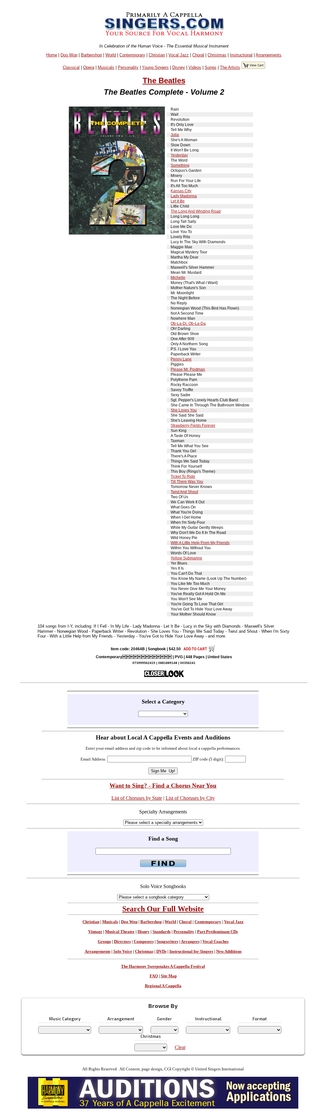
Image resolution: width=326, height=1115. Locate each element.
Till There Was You (187, 481)
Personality (128, 67)
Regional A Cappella (163, 986)
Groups (104, 941)
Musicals (106, 67)
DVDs (161, 951)
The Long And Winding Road (196, 211)
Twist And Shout (184, 492)
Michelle (178, 277)
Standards (161, 931)
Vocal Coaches (215, 941)
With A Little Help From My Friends (200, 543)
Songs (210, 67)
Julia (175, 135)
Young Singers (155, 67)
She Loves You (184, 410)
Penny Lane (181, 359)
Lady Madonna (184, 196)
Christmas (217, 55)
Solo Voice (122, 951)
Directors (122, 941)
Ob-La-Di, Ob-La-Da (188, 323)
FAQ (154, 976)
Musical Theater (120, 931)
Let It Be (178, 201)
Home (51, 55)
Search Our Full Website (163, 909)
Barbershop (91, 55)
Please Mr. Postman (188, 369)
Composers (144, 941)
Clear (180, 1047)
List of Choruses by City (190, 798)
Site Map (169, 976)
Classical (71, 67)
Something (180, 165)
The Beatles (164, 80)
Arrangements (268, 55)
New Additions (229, 951)
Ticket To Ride (183, 476)
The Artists (230, 67)
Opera (88, 67)
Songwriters (167, 941)
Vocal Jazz (178, 55)
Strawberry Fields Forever (193, 425)
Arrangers (190, 941)
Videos (194, 67)
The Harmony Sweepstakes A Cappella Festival (163, 966)
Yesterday (179, 155)
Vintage (95, 931)
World (110, 55)
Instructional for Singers (191, 951)
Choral (198, 55)
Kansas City (181, 191)
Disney (178, 67)
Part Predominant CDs (217, 931)
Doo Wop (68, 55)
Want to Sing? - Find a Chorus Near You (163, 785)
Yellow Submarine (186, 558)
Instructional (241, 55)
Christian (157, 55)
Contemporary (132, 55)
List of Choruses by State (136, 798)
